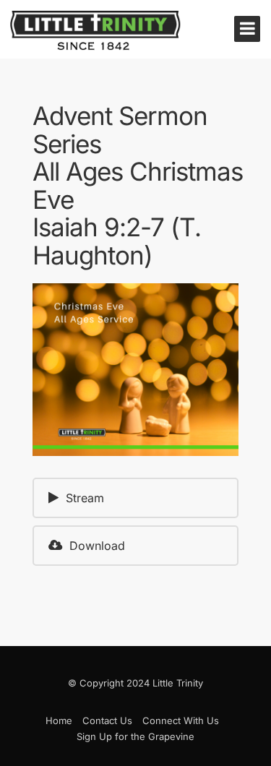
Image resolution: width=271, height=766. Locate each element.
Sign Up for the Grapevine (135, 736)
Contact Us (107, 720)
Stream (85, 498)
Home (59, 720)
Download (97, 545)
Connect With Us (180, 720)
